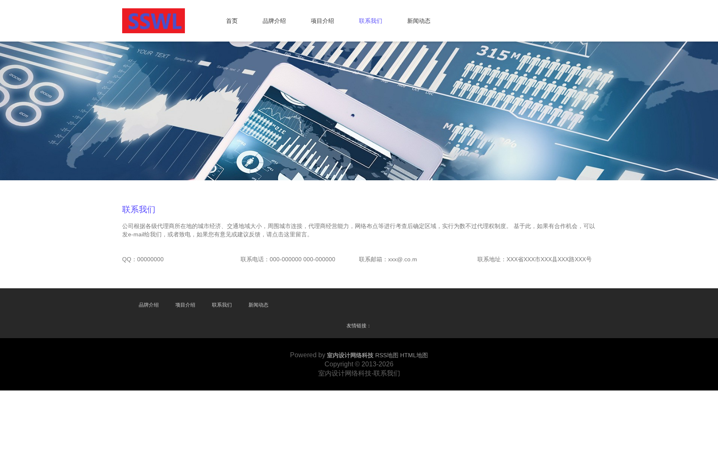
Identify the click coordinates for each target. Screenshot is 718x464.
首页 (232, 20)
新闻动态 (418, 20)
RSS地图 (386, 355)
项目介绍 (322, 20)
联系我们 (370, 20)
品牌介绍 (274, 20)
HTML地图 (414, 355)
